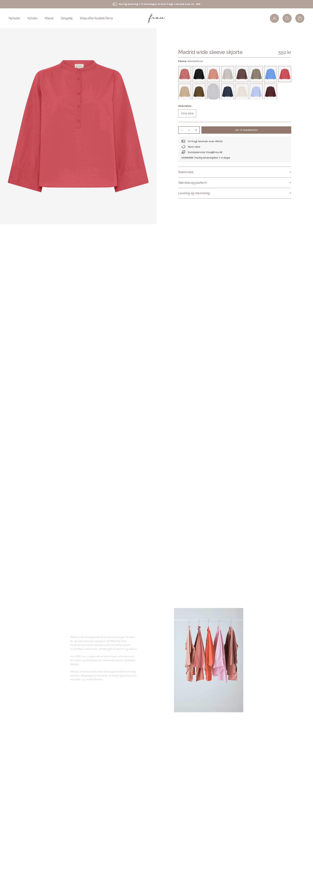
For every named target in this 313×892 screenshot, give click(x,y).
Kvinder (32, 18)
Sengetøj (67, 18)
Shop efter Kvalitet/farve (96, 18)
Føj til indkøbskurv (246, 129)
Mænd (49, 18)
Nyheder (14, 18)
